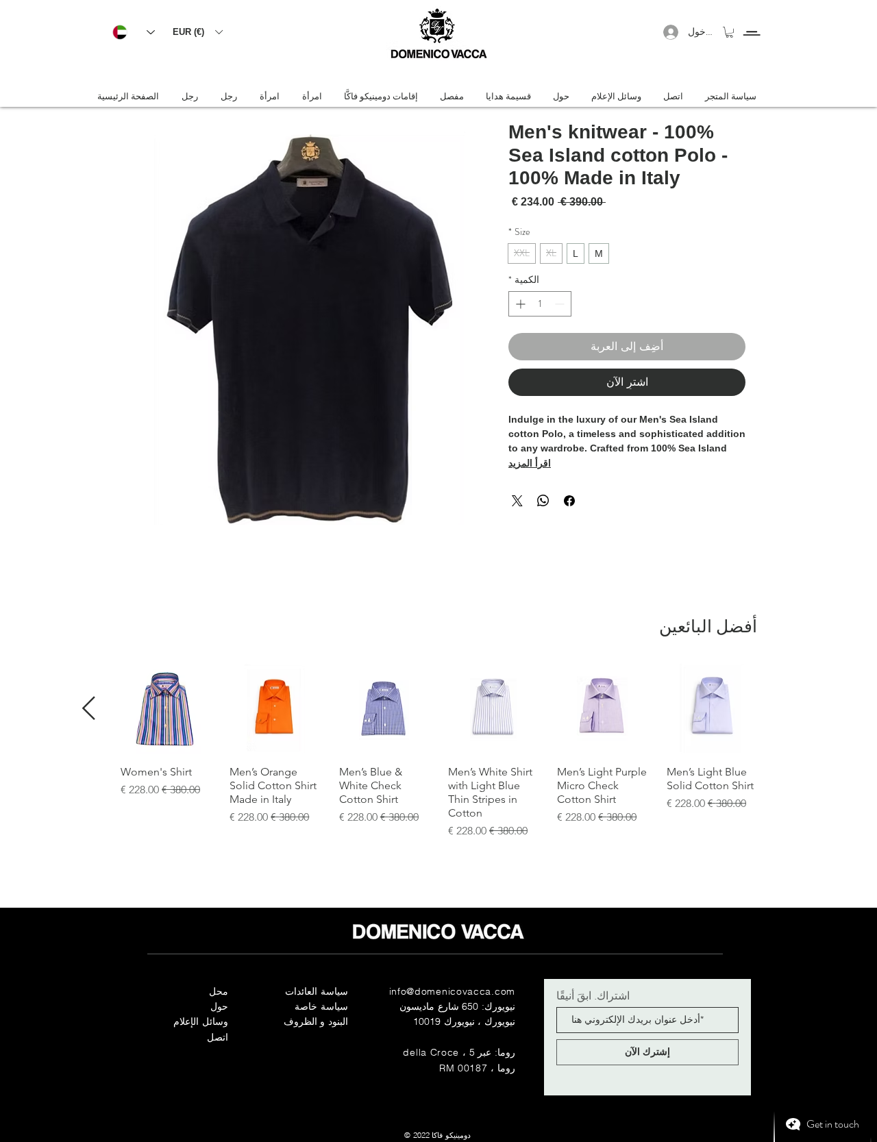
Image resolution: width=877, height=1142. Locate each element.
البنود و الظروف (316, 1021)
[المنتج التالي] (89, 708)
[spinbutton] (540, 304)
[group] (438, 751)
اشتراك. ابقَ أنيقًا (593, 995)
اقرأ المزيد (529, 463)
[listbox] (197, 31)
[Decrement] (560, 304)
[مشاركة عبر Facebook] (569, 501)
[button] (197, 31)
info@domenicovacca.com (452, 991)
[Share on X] (517, 501)
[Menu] (751, 21)
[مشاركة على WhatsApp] (543, 501)
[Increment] (519, 304)
